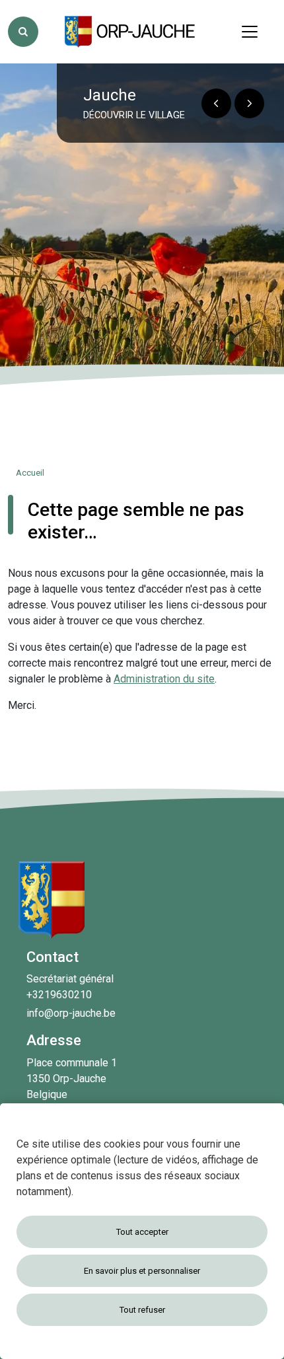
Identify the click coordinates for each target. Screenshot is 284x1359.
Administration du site (164, 679)
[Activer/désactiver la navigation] (249, 31)
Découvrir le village (134, 115)
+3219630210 (59, 994)
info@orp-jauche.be (71, 1013)
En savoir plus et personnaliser (142, 1271)
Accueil (30, 473)
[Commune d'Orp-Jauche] (131, 32)
